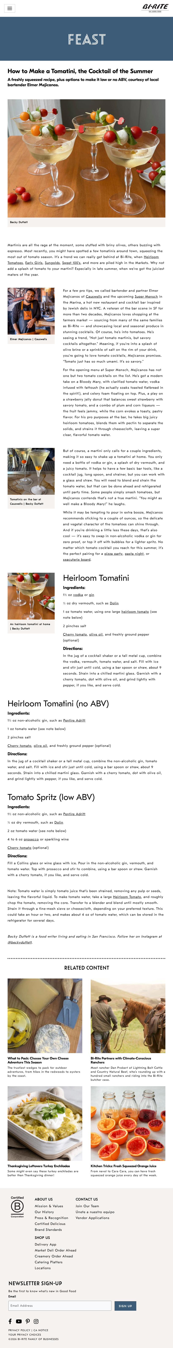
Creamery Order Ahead (54, 1256)
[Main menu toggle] (9, 8)
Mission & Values (49, 1206)
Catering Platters (49, 1262)
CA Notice (41, 1330)
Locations (43, 1268)
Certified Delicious (50, 1224)
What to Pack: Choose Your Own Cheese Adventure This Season (38, 1060)
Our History (44, 1212)
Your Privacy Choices (24, 1334)
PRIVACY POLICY (19, 1330)
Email (12, 1296)
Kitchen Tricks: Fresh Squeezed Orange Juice (123, 1166)
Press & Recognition (51, 1218)
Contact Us (87, 1199)
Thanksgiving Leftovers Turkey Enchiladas (39, 1166)
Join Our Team (87, 1206)
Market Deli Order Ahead (55, 1250)
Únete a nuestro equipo (95, 1212)
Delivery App (45, 1244)
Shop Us (42, 1238)
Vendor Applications (92, 1218)
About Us (44, 1199)
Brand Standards (48, 1230)
